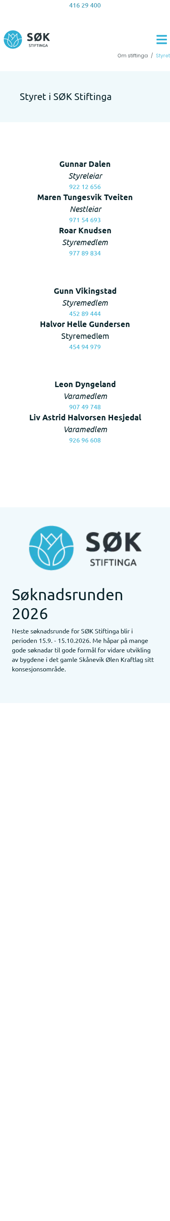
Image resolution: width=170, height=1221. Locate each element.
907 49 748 (85, 406)
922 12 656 (85, 186)
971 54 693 (85, 219)
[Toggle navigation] (162, 39)
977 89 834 (85, 253)
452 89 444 (85, 313)
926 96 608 (85, 440)
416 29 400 (85, 5)
